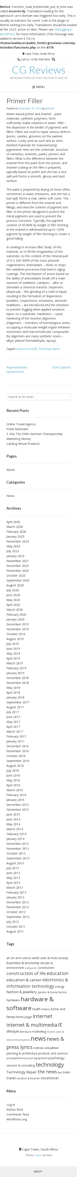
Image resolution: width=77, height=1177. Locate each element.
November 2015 (17, 809)
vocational (50, 1077)
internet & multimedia (31, 1024)
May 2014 (13, 824)
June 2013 (13, 873)
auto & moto (49, 958)
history (45, 1009)
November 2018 (17, 683)
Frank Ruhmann (17, 429)
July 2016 (12, 770)
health (36, 1009)
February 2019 (16, 668)
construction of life (26, 349)
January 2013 (15, 897)
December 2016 (17, 746)
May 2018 (13, 688)
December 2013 (17, 844)
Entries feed (14, 1109)
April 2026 (13, 522)
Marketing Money (18, 439)
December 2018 (17, 678)
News (10, 496)
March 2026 (14, 527)
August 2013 (15, 863)
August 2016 (15, 766)
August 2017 (15, 707)
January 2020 (15, 619)
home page (24, 1017)
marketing (39, 1031)
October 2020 (15, 575)
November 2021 (17, 561)
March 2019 (14, 663)
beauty (63, 958)
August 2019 (15, 639)
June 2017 (13, 717)
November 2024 (17, 541)
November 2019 (17, 629)
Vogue (38, 1155)
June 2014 (13, 819)
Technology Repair (49, 349)
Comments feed (17, 1114)
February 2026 (16, 532)
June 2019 (13, 649)
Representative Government (16, 369)
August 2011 (15, 931)
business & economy (22, 963)
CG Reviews (38, 70)
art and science (21, 958)
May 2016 (13, 780)
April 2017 (13, 727)
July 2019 (12, 644)
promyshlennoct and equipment (26, 1058)
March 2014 (14, 829)
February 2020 (16, 614)
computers (31, 967)
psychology (56, 1058)
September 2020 (17, 580)
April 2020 (13, 605)
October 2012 (15, 912)
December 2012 (17, 902)
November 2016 (17, 751)
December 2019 (17, 624)
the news (47, 1072)
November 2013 (17, 848)
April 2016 (13, 785)
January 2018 (15, 697)
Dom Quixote (61, 367)
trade (66, 1072)
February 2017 (16, 736)
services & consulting (20, 1065)
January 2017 (15, 741)
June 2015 (13, 814)
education (57, 973)
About (10, 470)
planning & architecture (21, 1053)
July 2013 (12, 868)
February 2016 (16, 795)
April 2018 (13, 692)
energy (59, 987)
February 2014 (16, 834)
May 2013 (13, 878)
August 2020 (15, 585)
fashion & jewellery (21, 992)
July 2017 (12, 712)
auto (36, 957)
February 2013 (16, 892)
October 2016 (15, 756)
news (38, 1038)
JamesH (50, 108)
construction (46, 968)
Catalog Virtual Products (23, 444)
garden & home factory (52, 992)
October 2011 (15, 927)
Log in (10, 1105)
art (8, 958)
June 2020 (13, 595)
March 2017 (14, 731)
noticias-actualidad (45, 1048)
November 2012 (17, 907)
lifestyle (12, 1031)
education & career (23, 979)
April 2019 (13, 658)
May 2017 (13, 722)
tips (60, 1072)
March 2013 (14, 888)
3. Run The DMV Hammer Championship (34, 434)
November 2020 (17, 571)
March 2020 (14, 610)
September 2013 (17, 858)
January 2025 (15, 536)
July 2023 (12, 551)
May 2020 (13, 600)
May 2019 (13, 653)
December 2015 (17, 805)
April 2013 (13, 883)
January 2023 (15, 556)
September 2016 (17, 761)
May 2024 (13, 546)
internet (42, 1015)
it (60, 1024)
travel (11, 1078)
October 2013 (15, 853)
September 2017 (17, 702)
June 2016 (13, 775)
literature (25, 1031)
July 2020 (12, 590)
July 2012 (12, 922)
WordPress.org (16, 1119)
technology (50, 1064)
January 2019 (15, 673)
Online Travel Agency (21, 424)
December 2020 (17, 566)
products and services (53, 1053)
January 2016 (15, 800)
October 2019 (15, 634)
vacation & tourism (28, 1078)
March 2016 (14, 790)
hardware (13, 1000)
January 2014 (15, 839)
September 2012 (17, 917)
